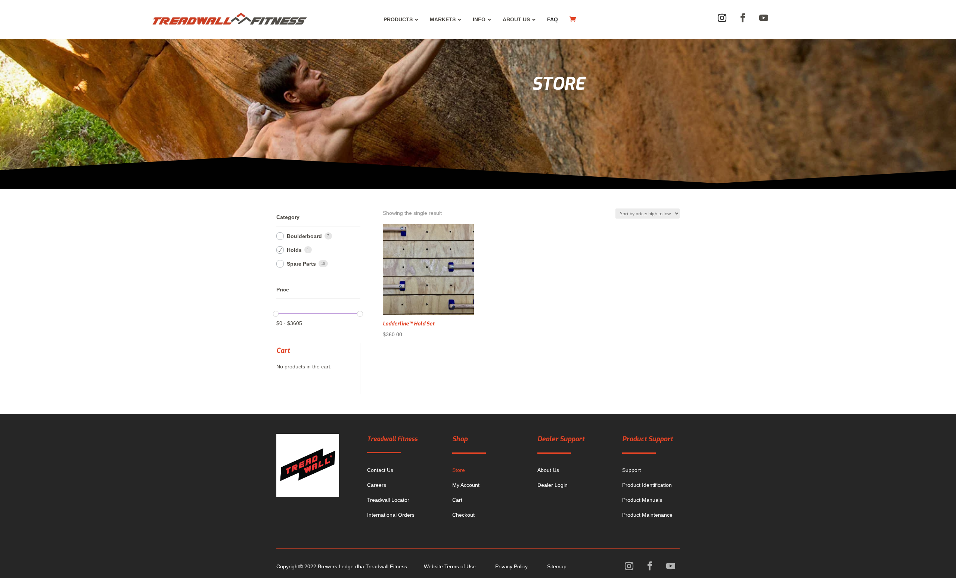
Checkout (463, 515)
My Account (465, 485)
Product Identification (647, 485)
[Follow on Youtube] (764, 18)
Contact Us (380, 470)
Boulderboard (304, 236)
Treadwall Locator (388, 500)
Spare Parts (301, 264)
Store (458, 470)
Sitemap (557, 566)
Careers (376, 485)
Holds (294, 250)
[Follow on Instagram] (722, 18)
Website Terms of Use (450, 566)
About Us (548, 470)
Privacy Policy (511, 566)
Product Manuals (642, 500)
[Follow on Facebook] (743, 18)
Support (631, 470)
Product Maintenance (647, 515)
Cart (457, 500)
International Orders (391, 515)
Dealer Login (552, 485)
